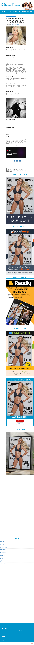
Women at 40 (2, 561)
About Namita (3, 636)
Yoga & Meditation (3, 563)
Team (2, 637)
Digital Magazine (13, 629)
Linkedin (4, 628)
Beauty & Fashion (2, 541)
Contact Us (2, 640)
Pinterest (5, 628)
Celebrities (1, 546)
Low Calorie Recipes (21, 629)
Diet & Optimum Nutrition (4, 547)
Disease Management (3, 549)
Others (1, 564)
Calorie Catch (2, 544)
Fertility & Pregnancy (3, 552)
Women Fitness (11, 5)
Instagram (6, 628)
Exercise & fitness (2, 550)
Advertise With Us (13, 627)
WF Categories (20, 627)
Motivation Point (2, 555)
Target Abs (1, 560)
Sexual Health (2, 558)
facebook (2, 628)
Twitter (3, 628)
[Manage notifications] (32, 643)
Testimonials (3, 639)
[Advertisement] (20, 490)
